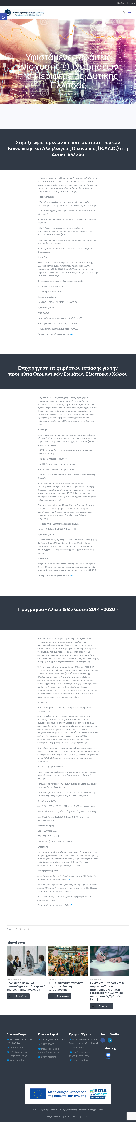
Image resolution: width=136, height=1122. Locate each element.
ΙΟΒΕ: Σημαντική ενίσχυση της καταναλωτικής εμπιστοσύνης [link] (65, 986)
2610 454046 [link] (17, 1047)
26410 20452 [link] (47, 1044)
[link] (3, 16)
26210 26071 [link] (78, 1047)
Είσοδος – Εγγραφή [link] (126, 3)
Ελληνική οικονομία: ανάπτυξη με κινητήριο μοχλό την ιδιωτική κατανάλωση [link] (26, 986)
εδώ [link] (72, 334)
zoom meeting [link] (17, 1060)
